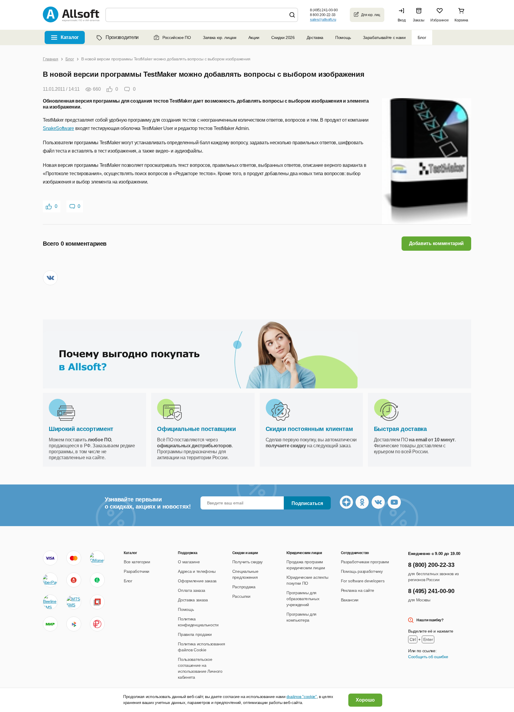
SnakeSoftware (58, 128)
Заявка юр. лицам (219, 37)
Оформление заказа (197, 580)
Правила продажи (194, 634)
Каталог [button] (70, 37)
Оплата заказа (191, 590)
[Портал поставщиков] (97, 602)
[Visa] (50, 558)
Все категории (137, 561)
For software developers (363, 580)
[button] (403, 14)
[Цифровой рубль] (97, 624)
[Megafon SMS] (97, 580)
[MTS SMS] (74, 602)
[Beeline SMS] (50, 602)
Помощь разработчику (362, 571)
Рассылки (241, 596)
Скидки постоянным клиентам (309, 429)
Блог (422, 37)
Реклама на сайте (357, 590)
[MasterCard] (74, 558)
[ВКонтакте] (50, 277)
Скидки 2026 (282, 37)
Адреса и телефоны (197, 571)
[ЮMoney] (97, 558)
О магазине (189, 561)
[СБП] (74, 624)
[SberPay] (50, 580)
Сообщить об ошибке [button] (428, 656)
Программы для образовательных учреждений (302, 598)
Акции (253, 37)
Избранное (439, 20)
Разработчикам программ (365, 561)
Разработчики (136, 571)
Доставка (315, 37)
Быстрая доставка (400, 429)
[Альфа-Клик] (74, 580)
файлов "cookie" (301, 696)
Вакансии (349, 599)
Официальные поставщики (196, 429)
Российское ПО (176, 37)
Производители (122, 37)
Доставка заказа (193, 599)
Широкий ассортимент (81, 429)
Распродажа (244, 586)
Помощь (343, 37)
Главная (50, 59)
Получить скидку (247, 561)
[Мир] (50, 624)
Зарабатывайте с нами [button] (384, 37)
